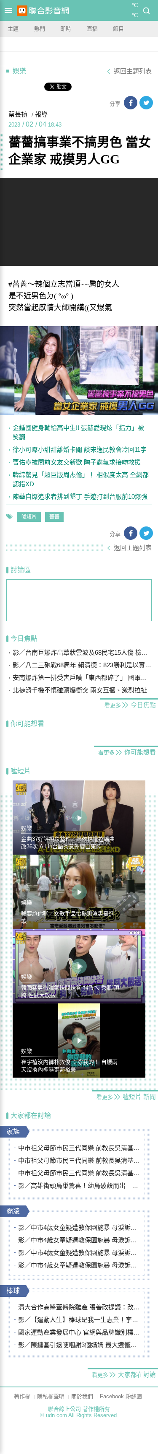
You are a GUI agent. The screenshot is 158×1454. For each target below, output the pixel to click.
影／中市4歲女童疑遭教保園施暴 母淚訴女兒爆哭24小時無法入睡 (79, 1227)
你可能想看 (27, 723)
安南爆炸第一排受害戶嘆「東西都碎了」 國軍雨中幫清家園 (82, 677)
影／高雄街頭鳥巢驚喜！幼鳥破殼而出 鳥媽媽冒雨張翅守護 (79, 1185)
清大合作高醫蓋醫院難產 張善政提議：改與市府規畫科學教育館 (79, 1307)
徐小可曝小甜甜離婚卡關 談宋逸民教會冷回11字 (80, 449)
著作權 (22, 1396)
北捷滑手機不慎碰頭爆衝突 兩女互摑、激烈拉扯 (80, 690)
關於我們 (82, 1396)
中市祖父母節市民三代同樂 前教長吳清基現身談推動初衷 (79, 1147)
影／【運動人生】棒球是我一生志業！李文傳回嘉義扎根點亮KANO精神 (79, 1319)
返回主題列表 (133, 71)
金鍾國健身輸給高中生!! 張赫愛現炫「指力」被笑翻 (78, 432)
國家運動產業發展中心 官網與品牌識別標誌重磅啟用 (79, 1332)
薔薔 (54, 517)
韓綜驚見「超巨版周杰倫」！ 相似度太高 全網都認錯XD (81, 479)
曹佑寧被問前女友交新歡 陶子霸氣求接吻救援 (77, 462)
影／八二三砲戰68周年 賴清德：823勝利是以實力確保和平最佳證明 (82, 665)
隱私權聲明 (50, 1396)
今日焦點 (24, 638)
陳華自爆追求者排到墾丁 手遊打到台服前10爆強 (80, 496)
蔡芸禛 (17, 114)
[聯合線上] (22, 10)
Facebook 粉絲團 (121, 1396)
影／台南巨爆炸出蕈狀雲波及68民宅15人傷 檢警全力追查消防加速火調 (82, 652)
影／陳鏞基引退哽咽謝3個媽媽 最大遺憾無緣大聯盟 (79, 1344)
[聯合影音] (49, 10)
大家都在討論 (31, 1115)
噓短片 (29, 517)
